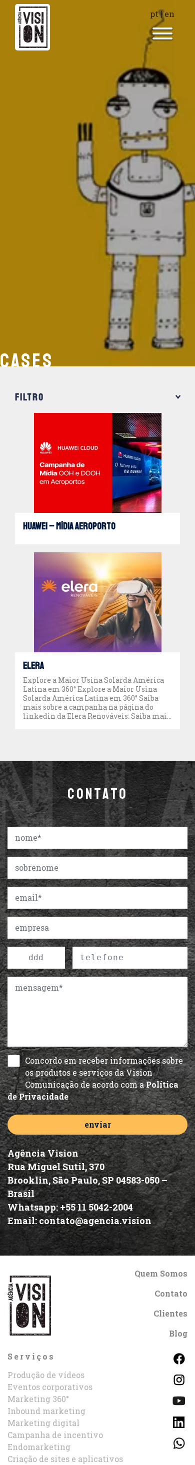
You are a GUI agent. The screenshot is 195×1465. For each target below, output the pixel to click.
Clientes (171, 1313)
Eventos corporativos (50, 1387)
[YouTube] (178, 1400)
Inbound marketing (47, 1411)
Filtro (29, 397)
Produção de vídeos (46, 1375)
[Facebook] (178, 1358)
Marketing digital (44, 1423)
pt (154, 13)
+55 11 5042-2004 (96, 1207)
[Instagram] (178, 1379)
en (169, 13)
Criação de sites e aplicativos (65, 1459)
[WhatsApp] (178, 1442)
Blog (178, 1333)
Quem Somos (161, 1273)
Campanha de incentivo (55, 1435)
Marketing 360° (38, 1399)
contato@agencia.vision (95, 1221)
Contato (171, 1293)
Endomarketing (39, 1447)
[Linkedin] (178, 1421)
